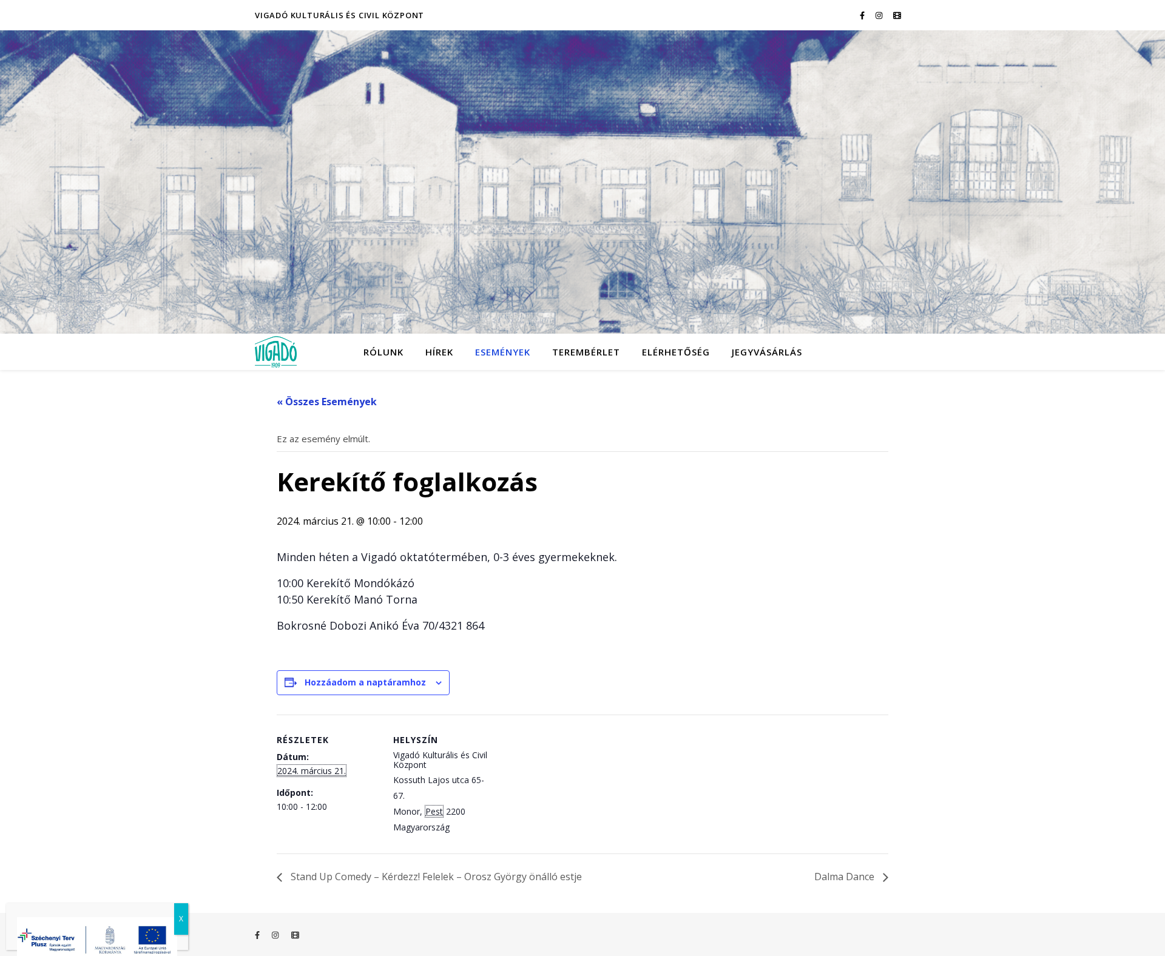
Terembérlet (586, 352)
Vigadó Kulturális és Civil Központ (339, 15)
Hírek (439, 352)
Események (502, 352)
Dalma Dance (845, 876)
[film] (897, 15)
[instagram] (880, 15)
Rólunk (383, 352)
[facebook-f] (863, 15)
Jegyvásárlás (767, 352)
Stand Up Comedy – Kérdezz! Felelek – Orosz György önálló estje (435, 876)
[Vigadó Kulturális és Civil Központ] (582, 182)
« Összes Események (327, 401)
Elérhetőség (676, 352)
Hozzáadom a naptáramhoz (365, 682)
